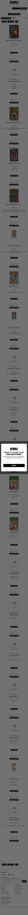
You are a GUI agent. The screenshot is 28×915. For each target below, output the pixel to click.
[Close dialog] (25, 445)
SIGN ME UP (14, 465)
